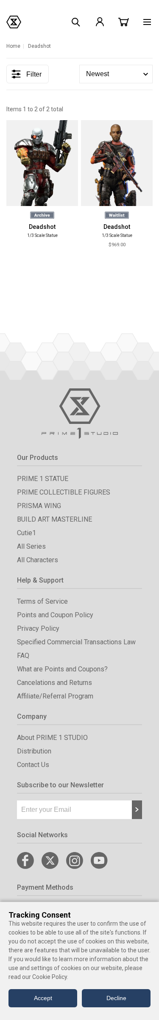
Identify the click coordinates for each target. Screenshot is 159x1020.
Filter (34, 74)
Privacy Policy (38, 628)
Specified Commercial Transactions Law (76, 642)
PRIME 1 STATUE (42, 479)
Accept (43, 998)
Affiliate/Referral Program (55, 696)
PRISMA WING (39, 506)
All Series (31, 546)
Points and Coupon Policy (55, 615)
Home (13, 46)
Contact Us (33, 765)
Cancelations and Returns (54, 683)
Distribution (34, 751)
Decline (116, 998)
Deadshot (42, 226)
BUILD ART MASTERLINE (54, 519)
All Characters (37, 560)
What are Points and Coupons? (62, 669)
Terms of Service (42, 601)
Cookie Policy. (50, 976)
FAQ (23, 656)
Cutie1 (26, 533)
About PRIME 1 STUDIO (52, 738)
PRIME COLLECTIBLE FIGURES (63, 492)
